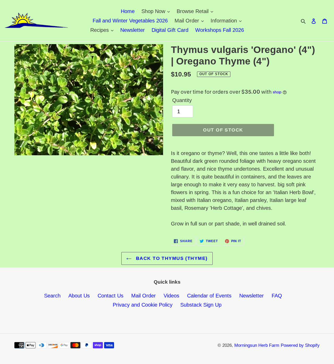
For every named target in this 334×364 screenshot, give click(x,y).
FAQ (277, 296)
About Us (79, 296)
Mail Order (143, 296)
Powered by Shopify (300, 345)
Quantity (182, 100)
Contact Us (110, 296)
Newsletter (251, 296)
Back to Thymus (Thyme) (170, 258)
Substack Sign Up (201, 305)
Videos (171, 296)
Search (52, 296)
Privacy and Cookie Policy (142, 305)
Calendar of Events (209, 296)
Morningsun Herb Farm (256, 345)
